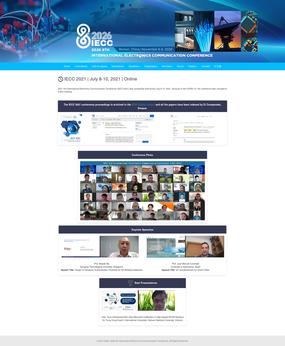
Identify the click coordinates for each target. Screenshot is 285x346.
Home (67, 66)
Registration (151, 66)
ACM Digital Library (143, 104)
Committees (81, 66)
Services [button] (166, 66)
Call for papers (99, 66)
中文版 (217, 66)
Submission (118, 66)
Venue (180, 66)
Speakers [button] (134, 66)
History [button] (192, 66)
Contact (206, 66)
